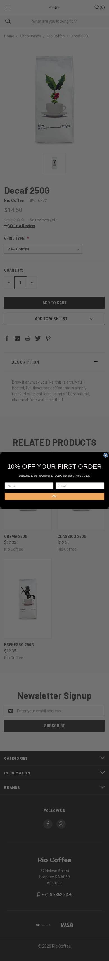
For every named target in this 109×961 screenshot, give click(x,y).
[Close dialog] (106, 455)
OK (54, 496)
